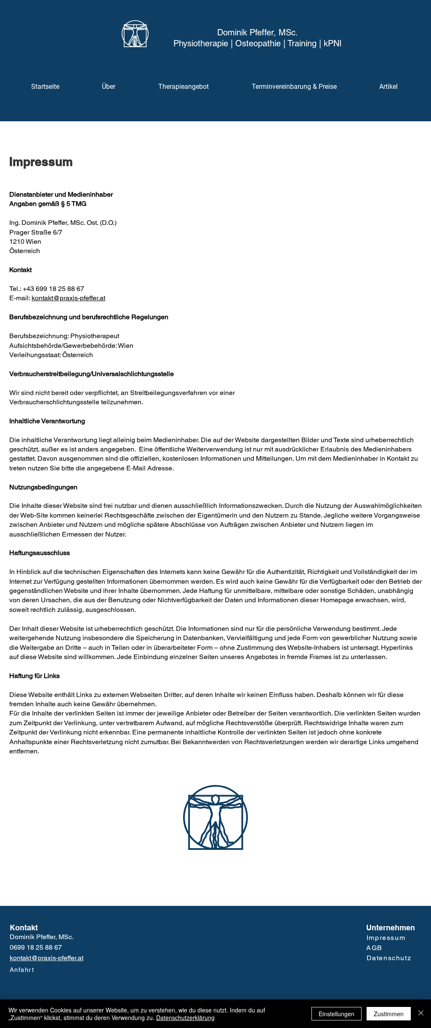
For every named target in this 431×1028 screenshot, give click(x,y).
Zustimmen (389, 1013)
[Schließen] (421, 1013)
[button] (183, 86)
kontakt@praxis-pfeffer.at (68, 298)
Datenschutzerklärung (185, 1017)
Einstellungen (336, 1013)
